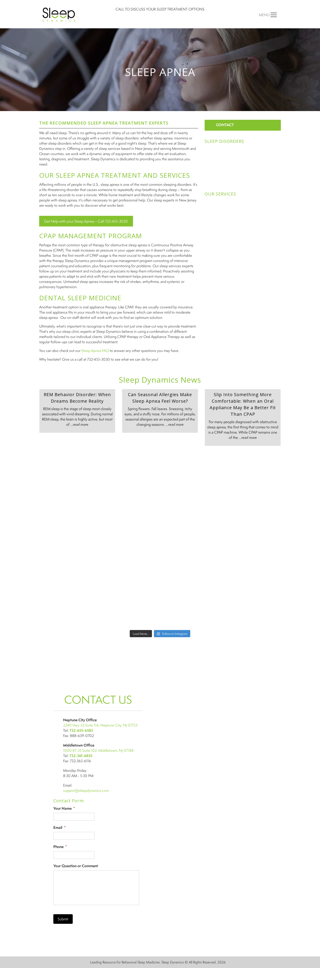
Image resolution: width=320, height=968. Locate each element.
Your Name (64, 808)
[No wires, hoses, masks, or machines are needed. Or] (190, 539)
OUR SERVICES (220, 194)
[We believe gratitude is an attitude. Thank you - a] (251, 539)
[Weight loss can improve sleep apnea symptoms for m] (68, 574)
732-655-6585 (81, 730)
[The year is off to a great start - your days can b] (129, 504)
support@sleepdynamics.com (86, 790)
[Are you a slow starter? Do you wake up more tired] (129, 469)
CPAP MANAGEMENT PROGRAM (90, 235)
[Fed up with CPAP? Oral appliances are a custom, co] (129, 609)
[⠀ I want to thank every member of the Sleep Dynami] (190, 469)
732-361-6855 (80, 755)
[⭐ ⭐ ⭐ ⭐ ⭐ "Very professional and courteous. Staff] (129, 539)
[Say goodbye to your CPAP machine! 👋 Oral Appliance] (251, 609)
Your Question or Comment (75, 866)
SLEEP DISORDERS (224, 141)
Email (59, 827)
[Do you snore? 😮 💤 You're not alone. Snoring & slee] (68, 539)
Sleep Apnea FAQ (95, 350)
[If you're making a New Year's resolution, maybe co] (190, 504)
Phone (60, 847)
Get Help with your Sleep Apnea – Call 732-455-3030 (86, 221)
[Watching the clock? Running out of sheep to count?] (68, 469)
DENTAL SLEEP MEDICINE (80, 297)
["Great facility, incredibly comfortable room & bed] (251, 469)
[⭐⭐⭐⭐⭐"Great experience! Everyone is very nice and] (190, 609)
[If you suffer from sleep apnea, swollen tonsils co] (68, 504)
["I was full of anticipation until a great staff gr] (190, 574)
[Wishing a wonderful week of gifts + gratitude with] (251, 504)
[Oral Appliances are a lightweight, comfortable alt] (129, 574)
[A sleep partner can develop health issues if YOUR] (68, 609)
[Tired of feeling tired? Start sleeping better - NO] (251, 574)
